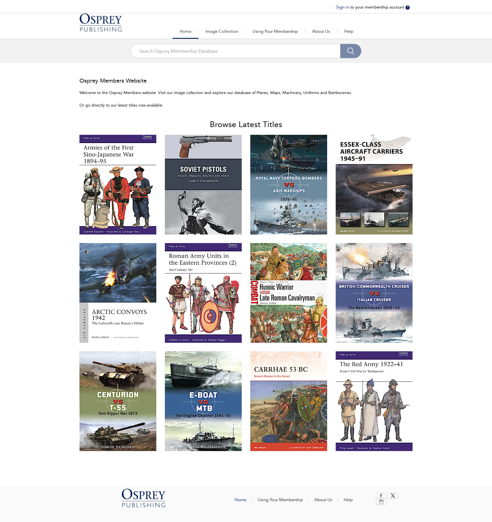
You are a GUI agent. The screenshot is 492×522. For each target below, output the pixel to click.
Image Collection (222, 31)
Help (348, 31)
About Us (321, 31)
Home (185, 31)
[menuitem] (382, 496)
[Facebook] (381, 496)
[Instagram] (381, 502)
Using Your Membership (275, 31)
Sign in (343, 7)
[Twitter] (393, 496)
